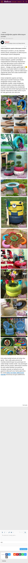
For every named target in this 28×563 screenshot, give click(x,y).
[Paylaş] (25, 47)
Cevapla (25, 405)
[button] (2, 532)
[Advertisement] (14, 18)
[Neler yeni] (23, 1)
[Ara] (26, 1)
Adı (1, 542)
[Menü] (2, 1)
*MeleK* (4, 38)
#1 (26, 46)
